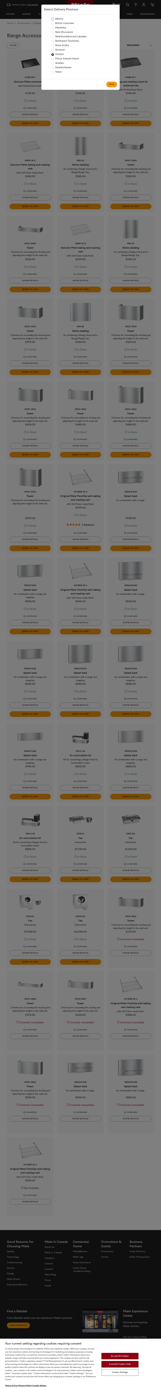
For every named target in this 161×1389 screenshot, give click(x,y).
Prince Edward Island (67, 58)
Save (111, 84)
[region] (80, 1364)
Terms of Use (11, 1386)
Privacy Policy (25, 1386)
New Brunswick (64, 32)
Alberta (59, 19)
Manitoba (60, 28)
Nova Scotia (62, 45)
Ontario (59, 54)
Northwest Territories (67, 41)
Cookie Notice (39, 1386)
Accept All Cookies (120, 1356)
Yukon (58, 72)
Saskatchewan (63, 67)
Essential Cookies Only (120, 1364)
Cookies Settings (120, 1372)
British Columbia (64, 23)
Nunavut (60, 50)
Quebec (59, 63)
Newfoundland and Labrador (71, 36)
